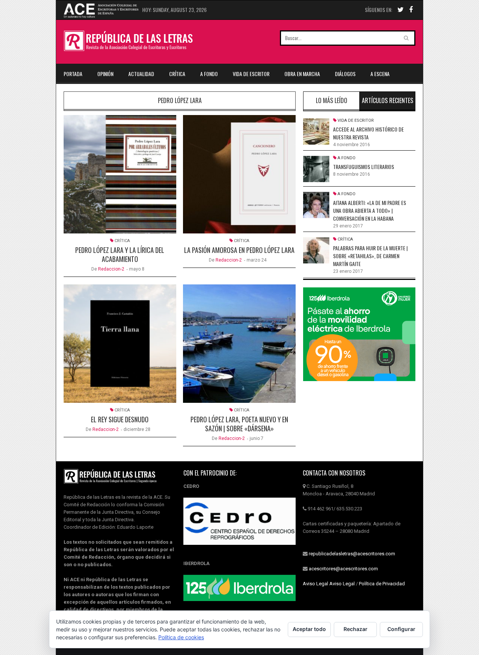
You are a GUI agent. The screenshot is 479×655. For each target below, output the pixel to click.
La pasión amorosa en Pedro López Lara (239, 250)
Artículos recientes (387, 100)
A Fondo (209, 74)
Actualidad (141, 74)
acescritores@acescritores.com (343, 568)
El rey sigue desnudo (120, 419)
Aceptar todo (309, 629)
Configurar (401, 629)
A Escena (380, 74)
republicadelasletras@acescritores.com (352, 553)
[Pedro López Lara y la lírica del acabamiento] (120, 174)
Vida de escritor (251, 74)
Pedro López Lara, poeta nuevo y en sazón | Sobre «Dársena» (239, 423)
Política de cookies (181, 637)
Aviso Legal (315, 583)
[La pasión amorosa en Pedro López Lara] (239, 174)
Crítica (177, 74)
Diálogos (345, 74)
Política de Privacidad (382, 583)
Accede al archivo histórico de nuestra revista (368, 133)
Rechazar (355, 629)
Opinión (105, 74)
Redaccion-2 (111, 269)
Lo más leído (331, 100)
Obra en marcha (302, 74)
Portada (73, 74)
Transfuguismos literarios (363, 166)
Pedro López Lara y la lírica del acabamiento (119, 254)
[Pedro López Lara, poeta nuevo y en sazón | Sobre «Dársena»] (239, 343)
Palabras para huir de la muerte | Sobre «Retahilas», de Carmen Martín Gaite (370, 256)
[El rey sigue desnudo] (120, 343)
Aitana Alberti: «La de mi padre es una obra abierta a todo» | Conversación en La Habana (369, 210)
